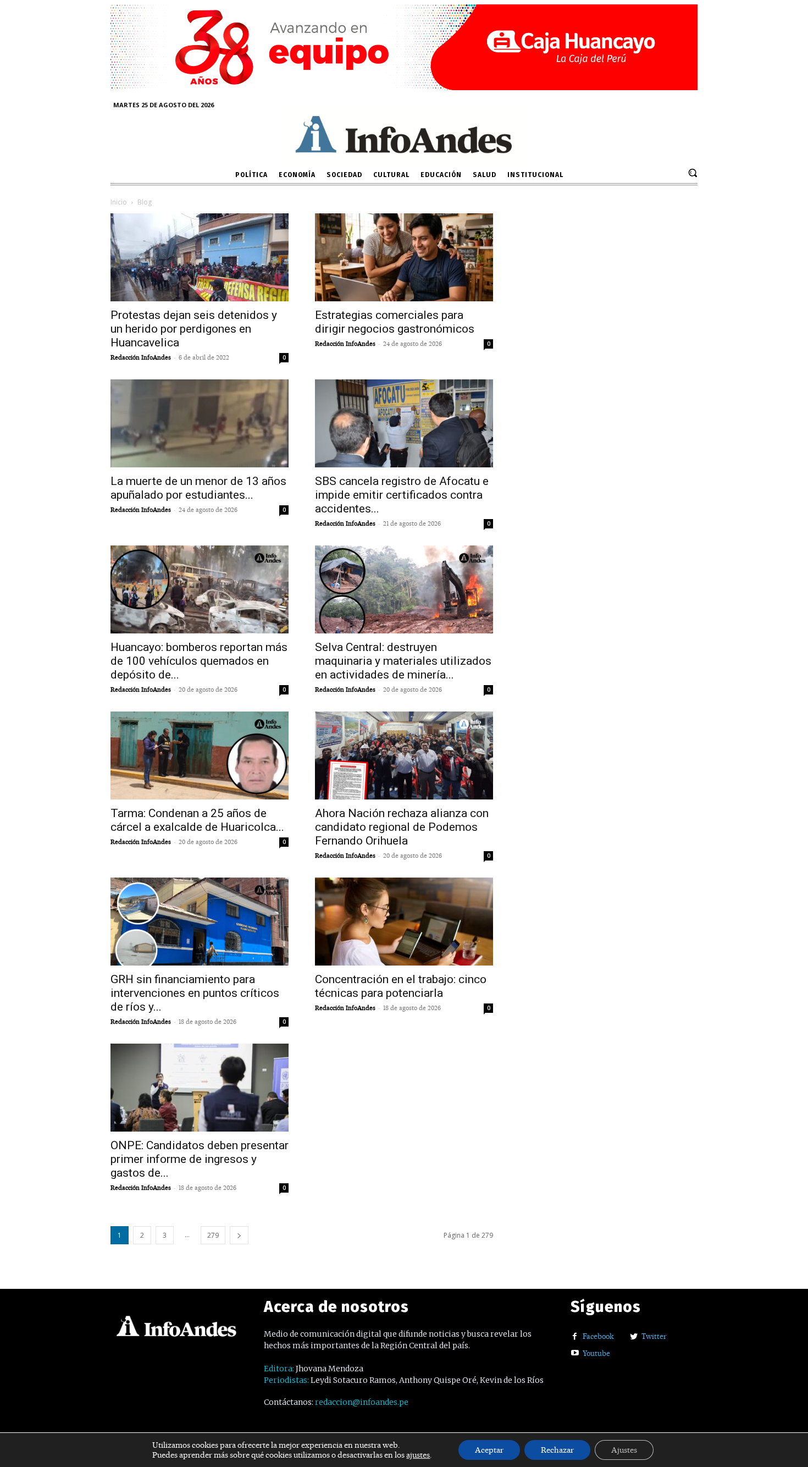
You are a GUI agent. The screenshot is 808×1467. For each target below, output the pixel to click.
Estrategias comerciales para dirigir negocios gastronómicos (394, 321)
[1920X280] (404, 86)
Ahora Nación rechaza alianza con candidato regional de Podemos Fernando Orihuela (402, 827)
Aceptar (489, 1450)
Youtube (596, 1353)
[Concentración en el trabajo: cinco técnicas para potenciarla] (404, 922)
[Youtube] (574, 1353)
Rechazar (557, 1450)
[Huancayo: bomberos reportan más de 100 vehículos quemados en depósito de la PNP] (199, 589)
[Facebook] (574, 1337)
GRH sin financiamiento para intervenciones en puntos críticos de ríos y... (194, 993)
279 (213, 1235)
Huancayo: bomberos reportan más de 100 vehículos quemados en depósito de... (198, 661)
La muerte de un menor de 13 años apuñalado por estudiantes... (198, 488)
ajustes (418, 1455)
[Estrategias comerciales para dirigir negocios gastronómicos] (404, 257)
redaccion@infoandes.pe (361, 1402)
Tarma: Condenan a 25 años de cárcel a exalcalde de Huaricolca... (197, 820)
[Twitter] (633, 1337)
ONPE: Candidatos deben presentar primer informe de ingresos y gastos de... (199, 1159)
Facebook (598, 1336)
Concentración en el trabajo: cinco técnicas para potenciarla (400, 986)
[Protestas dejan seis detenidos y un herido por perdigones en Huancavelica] (199, 257)
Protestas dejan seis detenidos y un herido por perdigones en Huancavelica (193, 328)
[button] (693, 173)
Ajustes (624, 1450)
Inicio (118, 202)
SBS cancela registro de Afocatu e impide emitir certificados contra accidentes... (402, 495)
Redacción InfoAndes (140, 357)
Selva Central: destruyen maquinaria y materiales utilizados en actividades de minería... (403, 661)
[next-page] (239, 1235)
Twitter (654, 1336)
